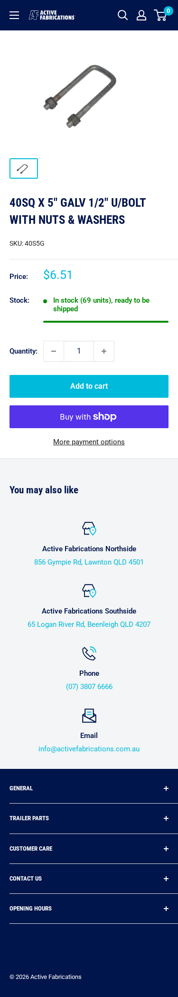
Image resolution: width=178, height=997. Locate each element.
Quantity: (23, 351)
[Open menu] (14, 15)
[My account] (141, 15)
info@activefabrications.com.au (89, 749)
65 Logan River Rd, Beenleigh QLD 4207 (89, 624)
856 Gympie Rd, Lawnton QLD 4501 (89, 562)
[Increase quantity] (104, 351)
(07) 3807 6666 (89, 686)
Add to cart (89, 386)
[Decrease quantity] (54, 351)
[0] (161, 15)
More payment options (89, 442)
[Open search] (123, 15)
